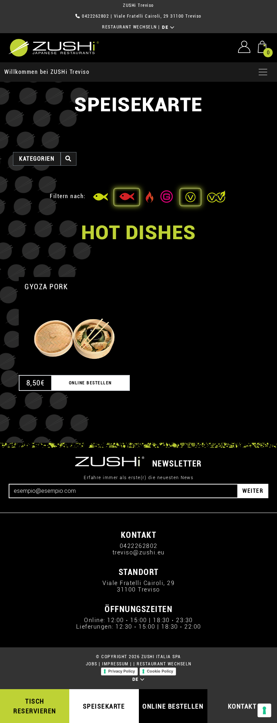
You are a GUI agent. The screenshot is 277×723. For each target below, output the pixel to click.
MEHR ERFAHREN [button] (74, 330)
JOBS (91, 663)
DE (166, 27)
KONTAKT (242, 706)
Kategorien (36, 158)
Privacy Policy (121, 671)
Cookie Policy (160, 671)
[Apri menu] (263, 72)
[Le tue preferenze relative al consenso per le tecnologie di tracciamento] (264, 710)
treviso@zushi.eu (139, 552)
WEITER (252, 490)
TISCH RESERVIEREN (34, 706)
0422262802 (95, 16)
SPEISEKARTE (104, 706)
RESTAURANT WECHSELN (129, 27)
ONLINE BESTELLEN (172, 706)
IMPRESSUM (115, 663)
